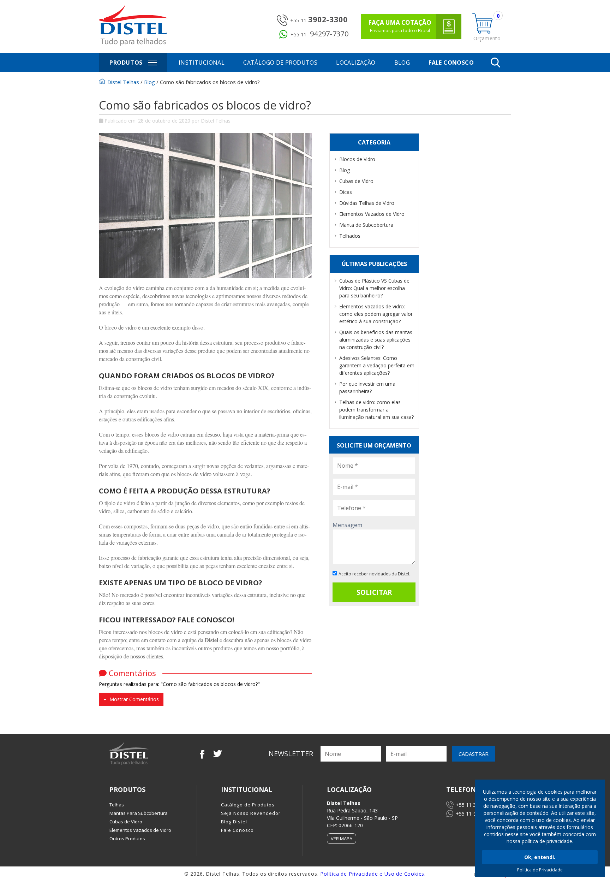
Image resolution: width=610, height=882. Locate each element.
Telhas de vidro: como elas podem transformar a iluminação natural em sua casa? (376, 409)
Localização (355, 62)
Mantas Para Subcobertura (138, 813)
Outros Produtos (127, 838)
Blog (402, 62)
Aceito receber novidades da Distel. (374, 574)
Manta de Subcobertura (366, 224)
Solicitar (374, 592)
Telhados (349, 235)
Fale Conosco (451, 62)
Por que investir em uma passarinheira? (367, 387)
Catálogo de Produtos (280, 62)
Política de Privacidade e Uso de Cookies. (373, 873)
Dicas (345, 192)
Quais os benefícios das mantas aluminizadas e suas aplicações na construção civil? (375, 339)
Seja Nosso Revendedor (251, 813)
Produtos (126, 62)
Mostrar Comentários (133, 699)
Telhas (116, 804)
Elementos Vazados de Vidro (372, 214)
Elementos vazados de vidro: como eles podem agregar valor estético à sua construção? (376, 314)
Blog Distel (234, 821)
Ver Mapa (341, 838)
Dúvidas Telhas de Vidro (366, 203)
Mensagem (347, 525)
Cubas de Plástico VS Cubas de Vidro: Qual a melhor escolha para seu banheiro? (374, 288)
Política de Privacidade (540, 870)
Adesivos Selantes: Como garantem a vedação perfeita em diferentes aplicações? (376, 365)
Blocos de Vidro (357, 159)
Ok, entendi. (539, 857)
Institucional (202, 62)
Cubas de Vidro (356, 181)
